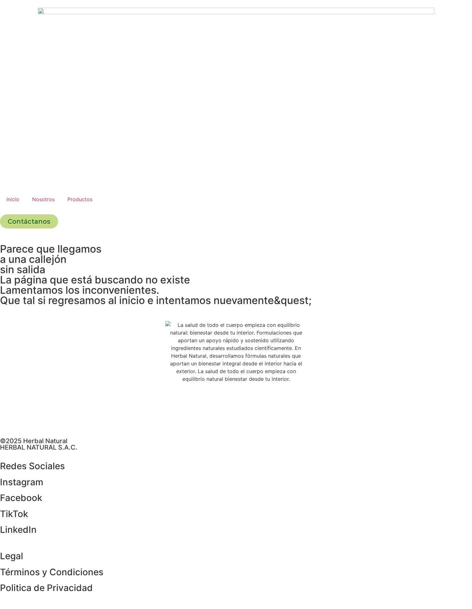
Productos (79, 199)
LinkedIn (18, 529)
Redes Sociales (32, 466)
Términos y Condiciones (51, 572)
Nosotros (43, 199)
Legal (11, 556)
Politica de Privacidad (46, 587)
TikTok (14, 513)
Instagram (21, 482)
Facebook (21, 497)
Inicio (12, 199)
